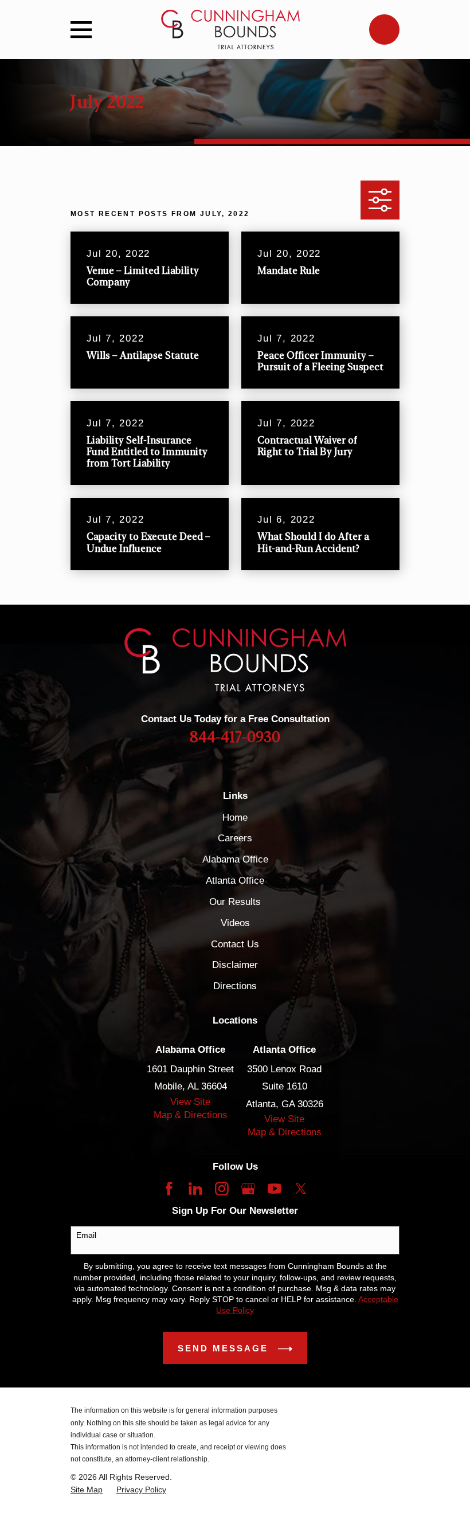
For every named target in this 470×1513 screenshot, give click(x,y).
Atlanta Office (235, 880)
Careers (235, 838)
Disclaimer (235, 964)
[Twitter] (301, 1188)
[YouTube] (274, 1188)
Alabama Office (235, 859)
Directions (235, 986)
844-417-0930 (235, 737)
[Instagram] (222, 1188)
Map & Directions (191, 1115)
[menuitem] (86, 1489)
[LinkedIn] (195, 1188)
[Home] (230, 29)
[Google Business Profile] (248, 1188)
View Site (190, 1101)
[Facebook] (169, 1188)
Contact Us (235, 944)
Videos (235, 923)
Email (86, 1235)
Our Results (235, 901)
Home (235, 817)
